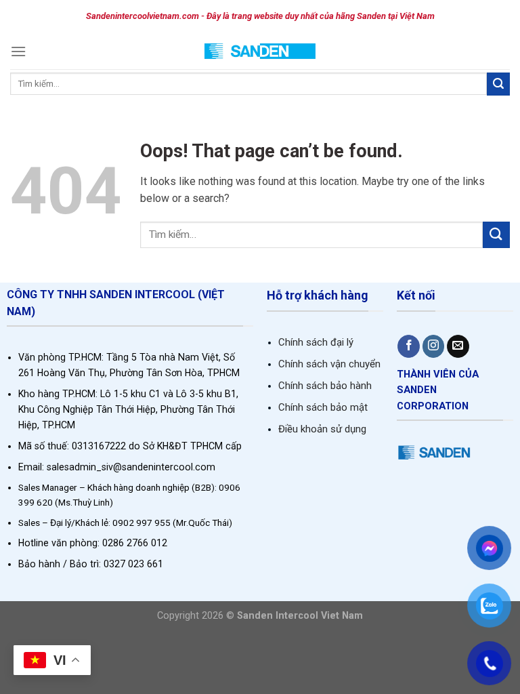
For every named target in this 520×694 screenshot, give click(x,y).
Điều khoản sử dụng (322, 429)
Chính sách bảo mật (323, 407)
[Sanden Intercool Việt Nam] (260, 51)
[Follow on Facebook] (408, 346)
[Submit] (498, 84)
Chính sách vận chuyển (329, 364)
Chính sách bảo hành (325, 386)
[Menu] (18, 51)
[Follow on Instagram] (433, 346)
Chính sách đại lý (315, 342)
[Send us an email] (458, 346)
